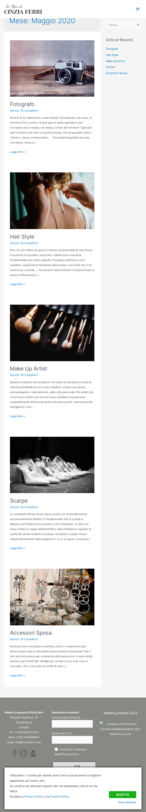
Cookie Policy (59, 796)
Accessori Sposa (31, 632)
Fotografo (22, 104)
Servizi (14, 110)
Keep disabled (127, 802)
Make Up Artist (28, 368)
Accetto (122, 794)
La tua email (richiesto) (66, 717)
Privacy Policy (70, 754)
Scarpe (19, 500)
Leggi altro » (17, 151)
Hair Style (22, 236)
